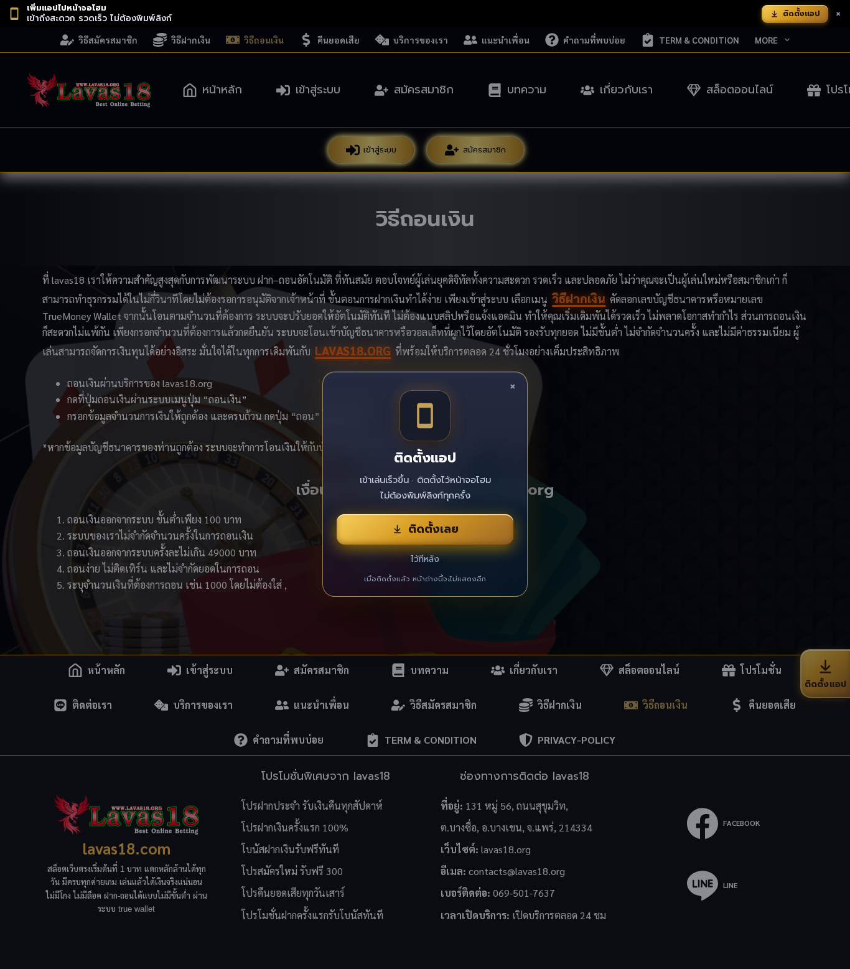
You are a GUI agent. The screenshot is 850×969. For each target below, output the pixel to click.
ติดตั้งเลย (433, 529)
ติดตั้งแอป (801, 13)
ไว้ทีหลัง (425, 559)
